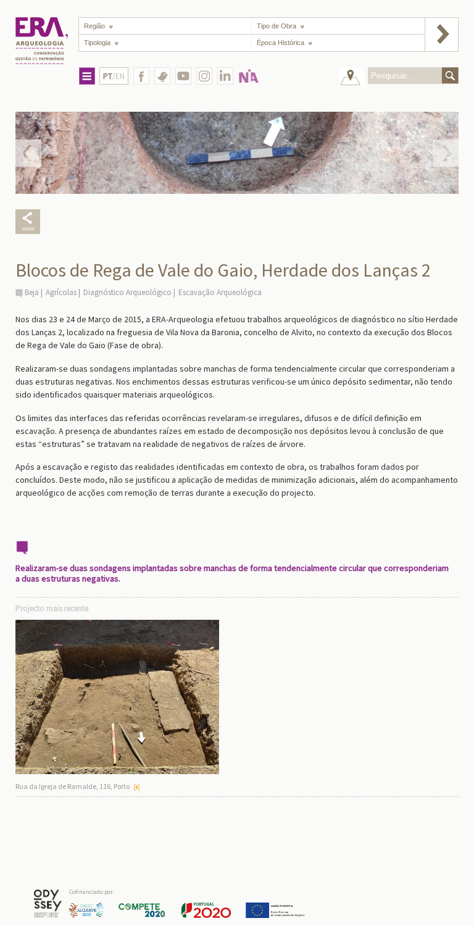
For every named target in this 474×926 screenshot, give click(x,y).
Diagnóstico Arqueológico (127, 292)
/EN (114, 76)
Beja (32, 292)
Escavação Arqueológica (220, 292)
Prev (28, 153)
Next (446, 153)
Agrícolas (61, 292)
